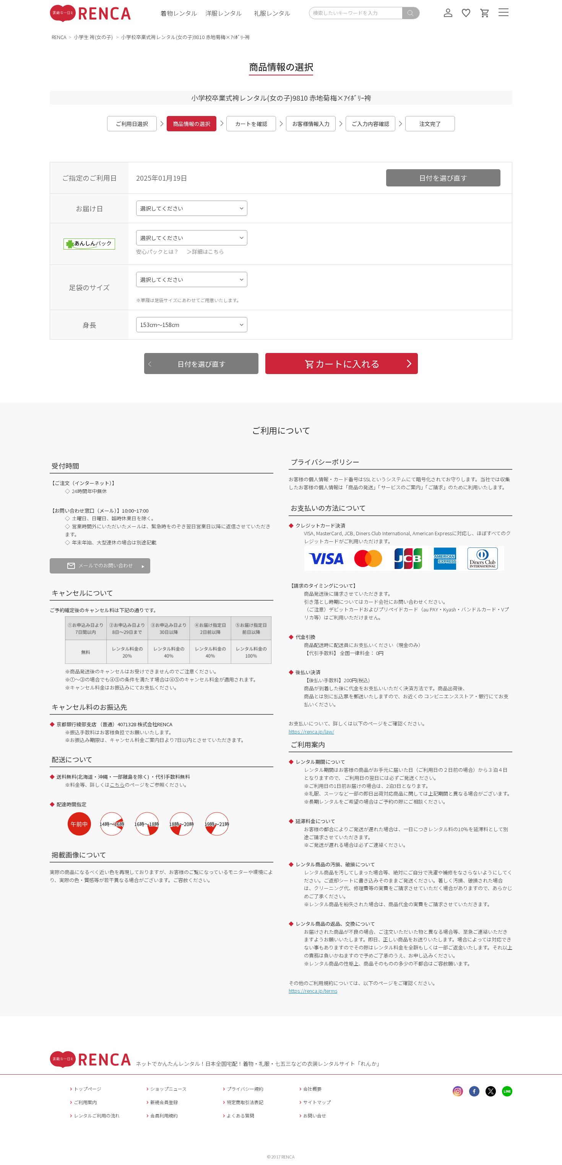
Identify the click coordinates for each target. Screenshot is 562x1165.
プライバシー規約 (245, 1088)
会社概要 (312, 1088)
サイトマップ (317, 1102)
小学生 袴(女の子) (94, 37)
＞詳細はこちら (205, 251)
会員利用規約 (164, 1115)
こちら (117, 784)
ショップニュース (168, 1088)
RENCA (59, 37)
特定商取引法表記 (245, 1102)
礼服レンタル (272, 13)
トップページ (87, 1088)
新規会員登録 (164, 1102)
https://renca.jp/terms (313, 990)
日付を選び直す (443, 178)
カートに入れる (347, 363)
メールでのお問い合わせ (105, 565)
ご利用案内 (85, 1102)
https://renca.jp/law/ (311, 731)
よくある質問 (240, 1115)
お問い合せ (314, 1115)
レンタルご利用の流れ (97, 1115)
